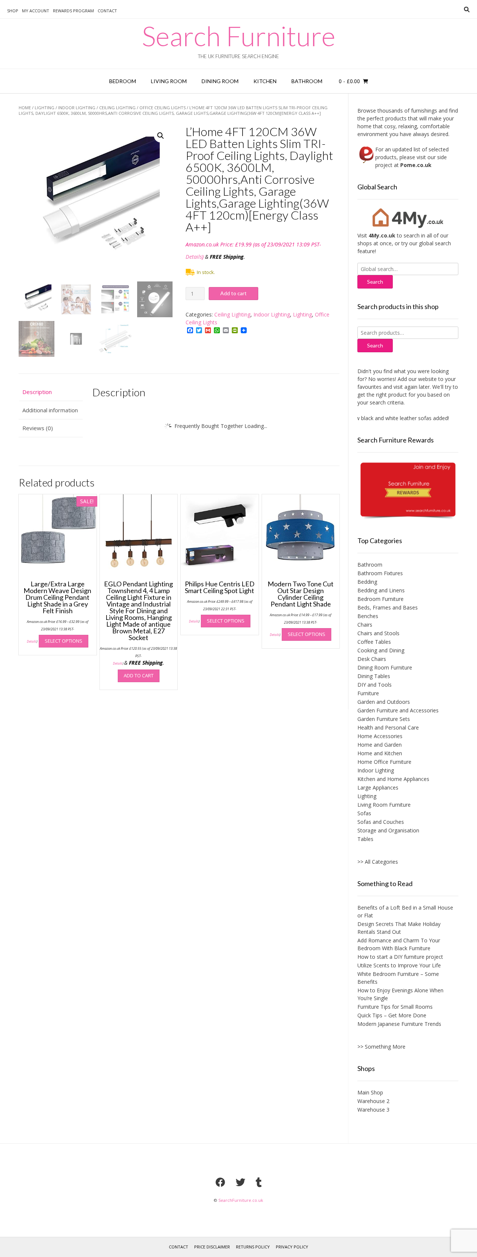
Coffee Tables (374, 641)
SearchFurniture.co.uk (240, 1200)
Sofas (364, 813)
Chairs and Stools (378, 633)
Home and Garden (379, 744)
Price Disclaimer (212, 1247)
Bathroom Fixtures (380, 573)
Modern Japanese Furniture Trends (399, 1023)
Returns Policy (253, 1247)
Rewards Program (73, 10)
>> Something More (381, 1046)
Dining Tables (373, 676)
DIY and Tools (374, 684)
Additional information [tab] (50, 410)
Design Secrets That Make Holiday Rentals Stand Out (398, 927)
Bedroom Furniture (380, 598)
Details (194, 256)
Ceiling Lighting (117, 107)
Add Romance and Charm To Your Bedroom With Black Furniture (398, 944)
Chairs (364, 624)
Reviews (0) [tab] (37, 428)
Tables (365, 838)
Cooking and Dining (380, 650)
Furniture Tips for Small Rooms (395, 1006)
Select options (63, 640)
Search (375, 345)
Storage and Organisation (388, 830)
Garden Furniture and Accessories (398, 710)
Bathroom (306, 81)
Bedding (367, 581)
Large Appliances (377, 787)
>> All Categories (377, 861)
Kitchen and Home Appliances (393, 778)
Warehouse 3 (373, 1109)
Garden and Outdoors (383, 701)
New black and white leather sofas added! (386, 418)
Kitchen (265, 81)
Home (25, 107)
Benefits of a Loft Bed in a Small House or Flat (405, 911)
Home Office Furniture (384, 761)
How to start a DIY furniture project (400, 956)
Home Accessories (379, 736)
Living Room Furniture (384, 804)
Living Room (169, 81)
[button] (160, 135)
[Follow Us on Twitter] (240, 1182)
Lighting (44, 107)
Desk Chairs (371, 658)
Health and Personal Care (388, 727)
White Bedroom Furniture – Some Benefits (398, 977)
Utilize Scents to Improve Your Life (399, 965)
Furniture (368, 693)
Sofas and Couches (380, 821)
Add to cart (233, 293)
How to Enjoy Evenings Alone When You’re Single (400, 994)
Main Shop (370, 1092)
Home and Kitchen (379, 753)
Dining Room (220, 81)
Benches (367, 616)
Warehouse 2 (373, 1101)
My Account (35, 10)
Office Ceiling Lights (162, 107)
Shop (12, 10)
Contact (107, 10)
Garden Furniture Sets (383, 718)
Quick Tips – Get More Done (391, 1015)
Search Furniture (238, 35)
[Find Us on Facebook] (220, 1182)
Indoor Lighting (76, 107)
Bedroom (122, 81)
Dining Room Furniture (384, 667)
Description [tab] (37, 392)
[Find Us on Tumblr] (259, 1182)
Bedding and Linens (381, 590)
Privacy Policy (292, 1247)
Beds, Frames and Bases (387, 607)
